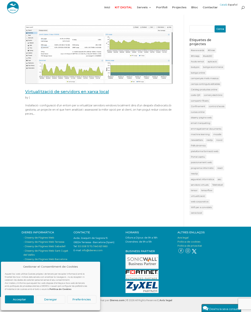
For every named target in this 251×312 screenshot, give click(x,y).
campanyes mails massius (204, 78)
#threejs (195, 56)
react (220, 168)
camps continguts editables (205, 84)
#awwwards (197, 50)
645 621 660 (101, 246)
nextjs (210, 140)
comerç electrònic (213, 95)
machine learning (200, 134)
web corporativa (199, 201)
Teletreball (217, 184)
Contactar (210, 7)
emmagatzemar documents (206, 128)
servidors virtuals (200, 184)
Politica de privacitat (190, 245)
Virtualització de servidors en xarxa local (67, 91)
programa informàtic (202, 168)
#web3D (207, 56)
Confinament (198, 106)
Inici (107, 7)
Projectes (179, 7)
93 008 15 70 (85, 246)
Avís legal (165, 300)
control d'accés (216, 106)
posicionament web (201, 162)
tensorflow (206, 190)
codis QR (195, 95)
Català (223, 4)
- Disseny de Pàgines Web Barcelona (45, 259)
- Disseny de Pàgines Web (38, 237)
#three (211, 50)
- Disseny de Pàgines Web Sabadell (44, 246)
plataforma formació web (204, 151)
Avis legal (183, 237)
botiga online (198, 72)
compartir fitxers (200, 100)
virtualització (198, 196)
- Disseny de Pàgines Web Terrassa (43, 241)
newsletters (197, 140)
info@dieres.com (92, 250)
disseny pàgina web (201, 117)
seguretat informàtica (202, 179)
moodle (217, 134)
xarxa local (196, 212)
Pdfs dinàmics (198, 145)
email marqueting (200, 123)
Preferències (81, 299)
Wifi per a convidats (201, 207)
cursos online (198, 112)
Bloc (194, 7)
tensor (194, 190)
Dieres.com (117, 300)
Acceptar (19, 299)
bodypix (195, 67)
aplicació (212, 61)
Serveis (142, 7)
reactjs (194, 173)
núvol (219, 140)
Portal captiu (198, 156)
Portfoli (161, 7)
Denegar (50, 299)
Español (232, 4)
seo (219, 179)
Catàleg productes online (204, 89)
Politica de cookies (189, 241)
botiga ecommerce (213, 67)
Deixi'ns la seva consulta (224, 309)
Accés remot (197, 61)
